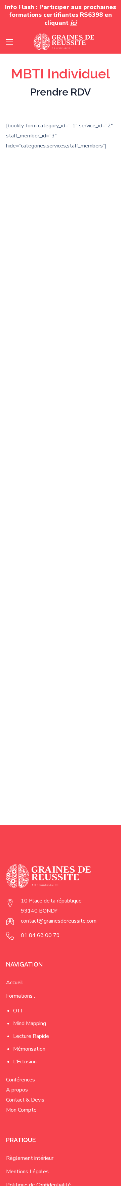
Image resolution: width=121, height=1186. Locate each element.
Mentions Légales (27, 1171)
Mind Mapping (29, 1023)
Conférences (20, 1079)
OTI (17, 1010)
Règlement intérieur (29, 1158)
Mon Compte (21, 1110)
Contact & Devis (25, 1100)
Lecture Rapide (31, 1036)
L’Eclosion (25, 1061)
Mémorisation (29, 1049)
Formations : (20, 996)
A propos (17, 1090)
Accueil (14, 982)
